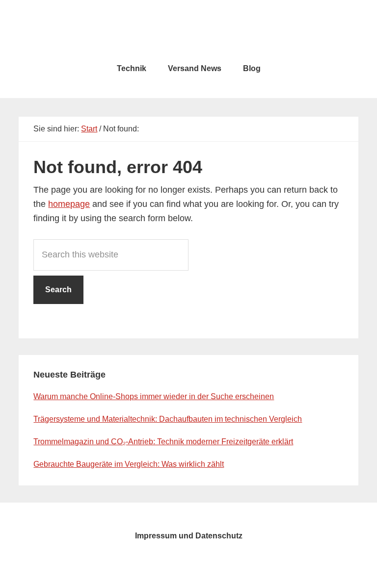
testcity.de (188, 29)
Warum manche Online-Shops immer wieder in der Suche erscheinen (153, 396)
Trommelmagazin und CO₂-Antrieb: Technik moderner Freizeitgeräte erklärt (163, 441)
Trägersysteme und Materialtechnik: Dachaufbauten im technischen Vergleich (167, 419)
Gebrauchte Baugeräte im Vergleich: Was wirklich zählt (128, 464)
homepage (69, 204)
